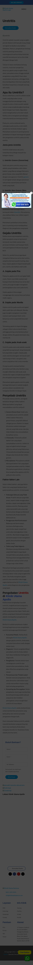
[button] (16, 482)
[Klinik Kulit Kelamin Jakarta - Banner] (16, 200)
